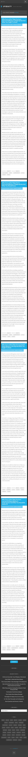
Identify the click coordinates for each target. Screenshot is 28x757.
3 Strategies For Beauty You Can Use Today (14, 696)
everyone (21, 722)
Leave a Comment (17, 24)
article (7, 720)
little (22, 172)
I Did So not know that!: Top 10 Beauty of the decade (14, 677)
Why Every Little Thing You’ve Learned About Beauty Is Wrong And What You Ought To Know (13, 346)
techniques (4, 737)
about (17, 487)
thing (8, 174)
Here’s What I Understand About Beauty (14, 679)
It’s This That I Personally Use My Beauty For (14, 699)
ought (4, 174)
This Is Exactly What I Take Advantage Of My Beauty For (14, 681)
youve (13, 336)
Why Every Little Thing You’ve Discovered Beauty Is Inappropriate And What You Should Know (13, 184)
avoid (11, 720)
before (20, 720)
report (13, 732)
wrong (4, 491)
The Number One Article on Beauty (14, 691)
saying (23, 732)
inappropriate (17, 172)
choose (24, 720)
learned (8, 489)
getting (8, 727)
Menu (3, 1)
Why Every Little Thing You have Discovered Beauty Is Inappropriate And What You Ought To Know (13, 20)
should (4, 336)
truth (25, 737)
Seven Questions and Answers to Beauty (14, 701)
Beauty (8, 487)
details (6, 722)
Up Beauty (7, 6)
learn (24, 727)
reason (4, 732)
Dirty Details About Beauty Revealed (14, 694)
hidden (16, 727)
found (3, 727)
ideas (20, 727)
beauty (22, 487)
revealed (19, 732)
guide (12, 727)
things (13, 737)
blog (4, 24)
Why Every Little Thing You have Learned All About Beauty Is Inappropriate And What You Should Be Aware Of (13, 502)
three (17, 737)
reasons (9, 732)
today (21, 737)
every (10, 172)
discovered (5, 172)
